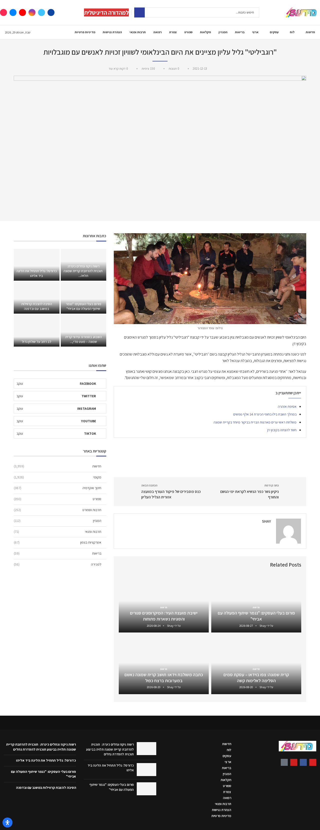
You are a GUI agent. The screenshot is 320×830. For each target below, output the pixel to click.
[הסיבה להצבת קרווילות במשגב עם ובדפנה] (36, 298)
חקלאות (205, 32)
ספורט (188, 32)
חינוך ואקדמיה (57, 488)
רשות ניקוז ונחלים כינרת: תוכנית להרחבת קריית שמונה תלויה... (83, 271)
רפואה (157, 32)
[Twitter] (41, 12)
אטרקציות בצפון (57, 542)
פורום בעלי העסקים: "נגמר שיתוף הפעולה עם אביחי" (256, 616)
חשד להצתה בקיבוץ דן (281, 430)
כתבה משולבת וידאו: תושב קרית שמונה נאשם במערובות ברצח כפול (163, 677)
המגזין (223, 32)
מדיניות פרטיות (85, 32)
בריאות (239, 32)
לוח (292, 32)
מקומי (57, 477)
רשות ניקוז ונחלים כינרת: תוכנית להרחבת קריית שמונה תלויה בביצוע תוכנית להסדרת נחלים (110, 749)
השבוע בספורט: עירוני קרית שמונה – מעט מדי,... (83, 339)
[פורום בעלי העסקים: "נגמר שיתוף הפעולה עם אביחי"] (83, 298)
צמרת (173, 32)
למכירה (57, 564)
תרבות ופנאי (138, 32)
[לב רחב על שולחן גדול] (36, 331)
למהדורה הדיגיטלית (106, 12)
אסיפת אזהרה (287, 406)
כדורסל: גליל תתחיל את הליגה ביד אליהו (36, 273)
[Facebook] (51, 12)
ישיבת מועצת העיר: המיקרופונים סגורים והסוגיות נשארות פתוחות (164, 616)
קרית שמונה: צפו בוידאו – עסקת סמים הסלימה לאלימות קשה (256, 677)
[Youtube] (22, 12)
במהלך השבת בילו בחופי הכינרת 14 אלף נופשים (264, 414)
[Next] (123, 565)
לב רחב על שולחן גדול (36, 341)
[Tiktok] (3, 12)
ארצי (255, 32)
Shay (266, 521)
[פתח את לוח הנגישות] (7, 823)
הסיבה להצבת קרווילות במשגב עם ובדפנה (36, 306)
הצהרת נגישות (112, 32)
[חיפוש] (139, 12)
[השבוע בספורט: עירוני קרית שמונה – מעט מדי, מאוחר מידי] (83, 331)
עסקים (274, 32)
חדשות (310, 32)
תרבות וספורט (57, 510)
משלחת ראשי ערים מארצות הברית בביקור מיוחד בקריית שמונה (255, 422)
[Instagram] (32, 12)
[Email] (13, 12)
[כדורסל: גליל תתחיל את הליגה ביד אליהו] (36, 265)
